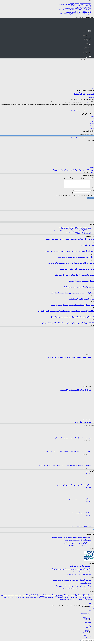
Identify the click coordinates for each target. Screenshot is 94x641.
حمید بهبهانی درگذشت (84, 93)
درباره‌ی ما (88, 57)
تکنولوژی (86, 39)
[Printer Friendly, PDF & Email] (90, 108)
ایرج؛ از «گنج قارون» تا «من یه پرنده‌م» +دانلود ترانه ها (78, 232)
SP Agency (91, 606)
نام (93, 190)
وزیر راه (72, 110)
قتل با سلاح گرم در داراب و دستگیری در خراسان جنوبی (76, 543)
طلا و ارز (84, 35)
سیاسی (89, 30)
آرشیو (88, 595)
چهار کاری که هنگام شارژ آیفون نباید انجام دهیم (78, 574)
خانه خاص (86, 48)
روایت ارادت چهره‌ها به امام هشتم (83, 233)
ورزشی (89, 44)
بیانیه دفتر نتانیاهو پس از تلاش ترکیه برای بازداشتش (76, 269)
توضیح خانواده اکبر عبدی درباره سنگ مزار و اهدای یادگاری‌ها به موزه (75, 228)
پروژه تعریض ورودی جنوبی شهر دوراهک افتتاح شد (80, 10)
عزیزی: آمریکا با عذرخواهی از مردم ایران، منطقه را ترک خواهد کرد (71, 263)
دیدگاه (92, 188)
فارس (37, 597)
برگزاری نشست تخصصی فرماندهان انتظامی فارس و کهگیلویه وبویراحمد (71, 537)
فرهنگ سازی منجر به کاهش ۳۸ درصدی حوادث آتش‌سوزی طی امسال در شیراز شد (68, 451)
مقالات (86, 51)
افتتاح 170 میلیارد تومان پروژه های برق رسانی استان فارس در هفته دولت (74, 4)
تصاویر (89, 56)
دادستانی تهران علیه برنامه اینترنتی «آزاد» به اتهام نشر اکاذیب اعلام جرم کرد (68, 322)
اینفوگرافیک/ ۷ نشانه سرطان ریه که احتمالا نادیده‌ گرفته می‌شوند (76, 5)
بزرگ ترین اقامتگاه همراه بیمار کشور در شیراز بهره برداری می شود (73, 437)
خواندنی (86, 47)
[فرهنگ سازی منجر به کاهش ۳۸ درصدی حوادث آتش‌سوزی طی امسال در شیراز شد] (85, 449)
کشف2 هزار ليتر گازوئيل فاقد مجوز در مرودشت (78, 540)
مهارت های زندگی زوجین (82, 422)
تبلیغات (84, 54)
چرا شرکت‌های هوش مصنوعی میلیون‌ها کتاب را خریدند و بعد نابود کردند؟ (71, 569)
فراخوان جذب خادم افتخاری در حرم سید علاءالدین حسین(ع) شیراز (76, 14)
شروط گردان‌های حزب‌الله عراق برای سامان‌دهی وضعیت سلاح (72, 317)
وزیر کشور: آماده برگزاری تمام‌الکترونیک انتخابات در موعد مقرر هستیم (75, 13)
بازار (87, 34)
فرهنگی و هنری (87, 41)
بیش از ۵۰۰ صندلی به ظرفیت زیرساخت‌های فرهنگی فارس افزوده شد (75, 9)
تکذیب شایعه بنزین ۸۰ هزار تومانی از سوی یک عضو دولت (74, 275)
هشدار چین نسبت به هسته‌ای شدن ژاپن (80, 281)
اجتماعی (89, 31)
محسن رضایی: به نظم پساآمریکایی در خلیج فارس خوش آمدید (72, 305)
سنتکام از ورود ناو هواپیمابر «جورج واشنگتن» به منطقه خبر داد (72, 293)
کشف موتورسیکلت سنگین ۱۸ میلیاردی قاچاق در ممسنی (75, 545)
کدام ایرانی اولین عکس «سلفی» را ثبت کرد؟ (75, 390)
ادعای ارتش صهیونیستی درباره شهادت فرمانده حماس (75, 257)
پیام (88, 599)
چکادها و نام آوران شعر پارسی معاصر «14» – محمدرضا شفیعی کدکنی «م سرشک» (72, 230)
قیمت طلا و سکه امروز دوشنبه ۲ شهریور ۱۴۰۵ (80, 3)
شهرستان (89, 40)
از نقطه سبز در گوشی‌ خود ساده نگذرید (80, 566)
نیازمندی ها (85, 52)
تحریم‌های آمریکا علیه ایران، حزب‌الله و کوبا (79, 287)
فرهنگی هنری (28, 597)
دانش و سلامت (87, 38)
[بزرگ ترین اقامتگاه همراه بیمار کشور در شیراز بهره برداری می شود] (85, 435)
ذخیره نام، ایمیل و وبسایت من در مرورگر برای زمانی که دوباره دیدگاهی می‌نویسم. (73, 195)
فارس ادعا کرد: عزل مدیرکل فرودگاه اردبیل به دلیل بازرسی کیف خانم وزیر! (73, 170)
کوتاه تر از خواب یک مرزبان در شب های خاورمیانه (79, 229)
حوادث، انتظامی (84, 32)
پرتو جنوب (91, 97)
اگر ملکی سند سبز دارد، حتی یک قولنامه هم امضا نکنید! (78, 12)
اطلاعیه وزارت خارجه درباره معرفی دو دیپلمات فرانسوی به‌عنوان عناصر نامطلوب (66, 311)
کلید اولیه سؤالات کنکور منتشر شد (83, 7)
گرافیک (86, 49)
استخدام (84, 53)
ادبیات (87, 43)
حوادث (19, 595)
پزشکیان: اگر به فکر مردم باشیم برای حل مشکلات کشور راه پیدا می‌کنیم (69, 251)
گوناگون (89, 45)
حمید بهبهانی (86, 110)
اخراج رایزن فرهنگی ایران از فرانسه (81, 299)
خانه (90, 601)
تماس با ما (88, 603)
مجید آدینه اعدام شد (87, 245)
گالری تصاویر (80, 599)
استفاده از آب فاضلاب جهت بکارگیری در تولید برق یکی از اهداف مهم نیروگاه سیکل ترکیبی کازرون (64, 465)
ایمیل (92, 192)
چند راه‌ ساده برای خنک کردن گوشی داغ (80, 571)
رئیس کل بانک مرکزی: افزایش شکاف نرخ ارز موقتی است (78, 8)
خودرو (84, 36)
